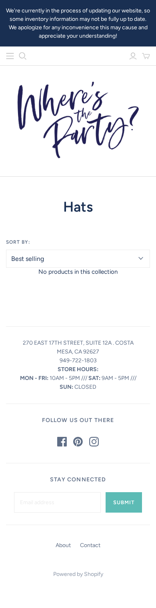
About (63, 545)
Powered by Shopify (78, 574)
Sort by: (18, 242)
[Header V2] (10, 56)
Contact (90, 545)
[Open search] (23, 56)
